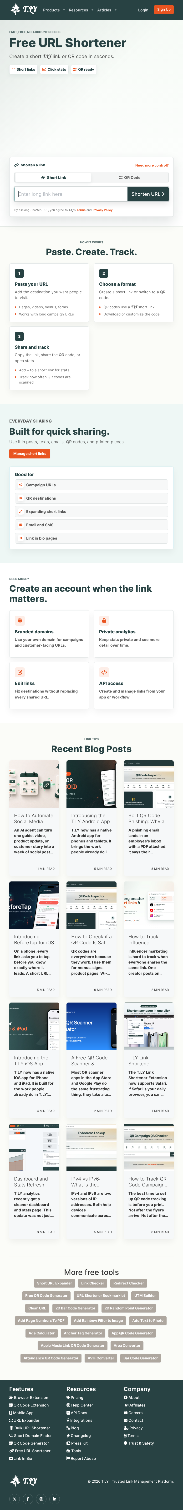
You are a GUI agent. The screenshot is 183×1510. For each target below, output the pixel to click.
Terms (81, 210)
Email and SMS (39, 524)
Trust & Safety (140, 1443)
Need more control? (152, 165)
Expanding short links (46, 511)
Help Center (81, 1405)
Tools (75, 1450)
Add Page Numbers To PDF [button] (41, 1320)
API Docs (78, 1412)
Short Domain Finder (32, 1435)
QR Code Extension (31, 1405)
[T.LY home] (23, 10)
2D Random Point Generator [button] (129, 1308)
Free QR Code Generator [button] (46, 1295)
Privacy (135, 1428)
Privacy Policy (102, 210)
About (133, 1397)
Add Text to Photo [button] (147, 1320)
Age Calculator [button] (42, 1333)
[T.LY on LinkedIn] (54, 1499)
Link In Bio (22, 1458)
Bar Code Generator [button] (140, 1358)
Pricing (76, 1397)
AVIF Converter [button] (101, 1358)
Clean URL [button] (37, 1308)
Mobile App (23, 1412)
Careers (135, 1412)
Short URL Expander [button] (54, 1283)
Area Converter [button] (127, 1345)
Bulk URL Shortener (32, 1428)
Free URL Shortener (32, 1450)
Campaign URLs (41, 484)
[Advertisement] (91, 115)
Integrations (80, 1420)
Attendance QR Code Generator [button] (51, 1358)
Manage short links (29, 453)
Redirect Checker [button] (128, 1283)
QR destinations (41, 498)
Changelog (80, 1435)
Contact (135, 1420)
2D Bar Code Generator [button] (75, 1308)
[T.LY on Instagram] (41, 1499)
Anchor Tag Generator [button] (83, 1333)
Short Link (56, 177)
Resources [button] (79, 10)
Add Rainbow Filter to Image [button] (98, 1320)
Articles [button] (104, 10)
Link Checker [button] (92, 1283)
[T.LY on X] (14, 1499)
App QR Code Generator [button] (132, 1333)
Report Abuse (83, 1458)
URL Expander (26, 1420)
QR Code (132, 177)
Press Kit (79, 1443)
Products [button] (52, 10)
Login (143, 10)
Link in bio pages (41, 538)
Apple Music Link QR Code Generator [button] (72, 1345)
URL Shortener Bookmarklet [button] (101, 1295)
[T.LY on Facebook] (28, 1499)
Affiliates (137, 1405)
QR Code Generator (31, 1443)
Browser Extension (30, 1397)
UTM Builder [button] (145, 1295)
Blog (74, 1428)
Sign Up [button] (164, 9)
